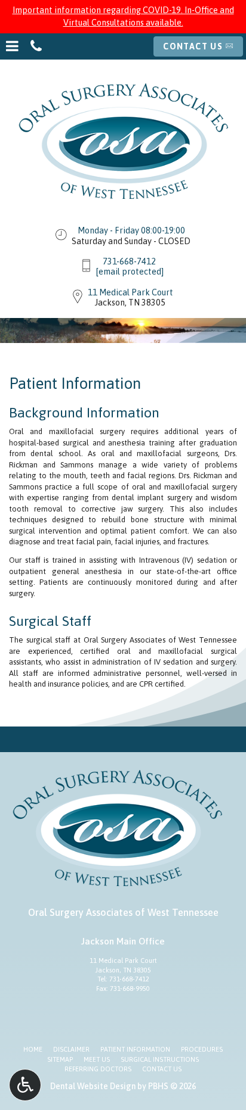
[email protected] (130, 271)
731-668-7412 (129, 261)
